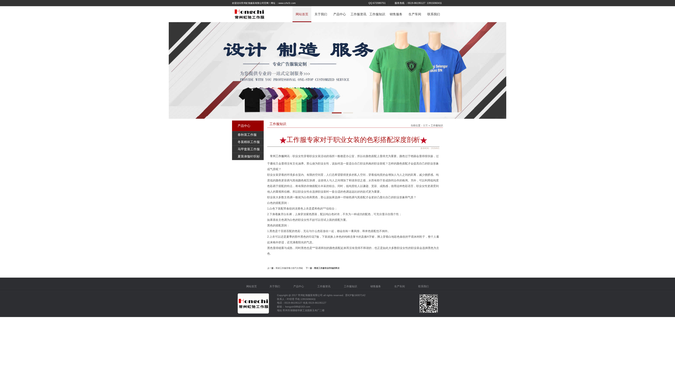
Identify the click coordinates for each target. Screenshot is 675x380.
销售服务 (396, 14)
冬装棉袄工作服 (249, 142)
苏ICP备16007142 (355, 295)
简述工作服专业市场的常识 (326, 268)
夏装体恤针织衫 (249, 156)
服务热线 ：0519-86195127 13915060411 (418, 3)
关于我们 (320, 14)
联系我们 (433, 14)
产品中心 (339, 14)
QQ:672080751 (377, 3)
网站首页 (302, 14)
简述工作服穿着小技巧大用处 (289, 268)
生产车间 (415, 14)
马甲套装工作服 (249, 149)
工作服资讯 (358, 14)
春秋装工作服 (247, 135)
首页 (426, 125)
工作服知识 (377, 14)
